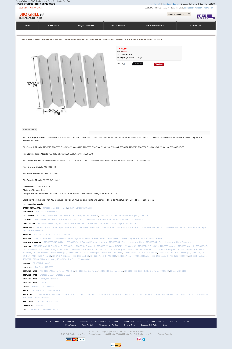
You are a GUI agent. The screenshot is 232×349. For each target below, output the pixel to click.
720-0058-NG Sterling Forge (146, 271)
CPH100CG (125, 294)
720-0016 (70, 271)
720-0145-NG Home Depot (127, 227)
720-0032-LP (143, 246)
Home (45, 321)
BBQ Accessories (86, 26)
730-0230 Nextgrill (197, 256)
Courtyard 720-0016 (49, 278)
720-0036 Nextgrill (186, 246)
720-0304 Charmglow (128, 215)
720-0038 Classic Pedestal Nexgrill (109, 249)
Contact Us (195, 26)
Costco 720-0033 (68, 219)
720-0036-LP (32, 249)
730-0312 (27, 259)
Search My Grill (100, 321)
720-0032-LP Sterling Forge (110, 271)
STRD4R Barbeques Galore (80, 207)
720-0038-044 (132, 249)
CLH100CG (114, 294)
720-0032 (35, 309)
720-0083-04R (129, 252)
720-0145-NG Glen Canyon (74, 223)
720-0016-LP (56, 246)
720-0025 (101, 246)
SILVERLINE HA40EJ (41, 263)
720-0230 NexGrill (81, 256)
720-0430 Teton (38, 290)
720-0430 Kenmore (42, 234)
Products (57, 321)
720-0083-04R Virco (49, 309)
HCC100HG (181, 294)
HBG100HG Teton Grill (165, 294)
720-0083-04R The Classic (47, 301)
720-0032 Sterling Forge (86, 271)
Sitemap (186, 321)
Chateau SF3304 (47, 275)
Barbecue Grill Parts (149, 325)
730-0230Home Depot (197, 227)
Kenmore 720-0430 (61, 234)
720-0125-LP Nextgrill (180, 252)
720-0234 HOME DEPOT (151, 227)
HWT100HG (28, 297)
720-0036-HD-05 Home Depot (50, 227)
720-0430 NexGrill (142, 256)
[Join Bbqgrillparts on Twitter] (143, 339)
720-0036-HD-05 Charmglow (72, 215)
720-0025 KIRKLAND (43, 238)
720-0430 (39, 305)
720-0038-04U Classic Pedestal (46, 219)
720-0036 (41, 215)
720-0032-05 (130, 246)
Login (175, 4)
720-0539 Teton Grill (65, 294)
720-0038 (64, 249)
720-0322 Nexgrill (125, 256)
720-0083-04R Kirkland (110, 238)
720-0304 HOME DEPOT (174, 227)
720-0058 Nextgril (40, 252)
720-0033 (154, 246)
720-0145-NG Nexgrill (61, 256)
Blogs (165, 325)
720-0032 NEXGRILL (115, 246)
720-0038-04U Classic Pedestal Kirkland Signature (168, 242)
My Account (155, 4)
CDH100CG (103, 294)
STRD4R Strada (47, 286)
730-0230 (143, 215)
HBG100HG (148, 294)
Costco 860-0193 (137, 219)
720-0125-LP (163, 252)
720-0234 (113, 215)
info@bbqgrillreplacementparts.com (198, 8)
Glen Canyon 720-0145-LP (99, 223)
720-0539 (174, 256)
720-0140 (195, 252)
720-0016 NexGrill (42, 246)
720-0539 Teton (53, 290)
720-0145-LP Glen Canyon (49, 223)
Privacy (115, 321)
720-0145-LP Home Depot (89, 227)
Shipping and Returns (132, 321)
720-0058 (128, 271)
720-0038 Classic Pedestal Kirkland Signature (87, 242)
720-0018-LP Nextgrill (86, 246)
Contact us (84, 321)
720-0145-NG (108, 227)
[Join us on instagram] (138, 339)
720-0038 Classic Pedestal (81, 249)
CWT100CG (137, 294)
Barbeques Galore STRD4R (55, 207)
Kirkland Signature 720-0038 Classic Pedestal (142, 238)
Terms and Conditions (155, 321)
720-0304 (112, 256)
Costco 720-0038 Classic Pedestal (93, 219)
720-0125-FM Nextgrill (147, 252)
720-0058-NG (106, 252)
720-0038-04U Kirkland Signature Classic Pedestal (76, 238)
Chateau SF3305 (63, 275)
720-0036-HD (52, 215)
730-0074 (183, 256)
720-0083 (118, 252)
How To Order (129, 325)
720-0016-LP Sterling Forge (52, 271)
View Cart (166, 4)
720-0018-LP (69, 246)
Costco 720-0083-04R (118, 219)
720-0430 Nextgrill (160, 256)
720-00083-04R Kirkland (54, 242)
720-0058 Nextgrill (58, 252)
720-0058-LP (72, 252)
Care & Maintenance (154, 26)
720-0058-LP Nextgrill (90, 252)
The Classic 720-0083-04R (79, 259)
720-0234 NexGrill (98, 256)
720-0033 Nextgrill (168, 246)
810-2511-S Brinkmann (46, 211)
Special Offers (118, 26)
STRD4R (35, 286)
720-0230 (103, 215)
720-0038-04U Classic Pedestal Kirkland (126, 242)
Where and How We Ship (108, 325)
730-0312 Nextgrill (41, 259)
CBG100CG (80, 294)
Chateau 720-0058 (178, 271)
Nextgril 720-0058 (58, 259)
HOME (27, 26)
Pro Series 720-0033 (44, 267)
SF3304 (43, 282)
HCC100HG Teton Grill (198, 294)
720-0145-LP (70, 227)
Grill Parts (53, 26)
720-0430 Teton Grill (45, 294)
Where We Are (70, 325)
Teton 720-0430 (42, 297)
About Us (70, 321)
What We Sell (87, 325)
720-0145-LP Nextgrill (41, 256)
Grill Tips (173, 321)
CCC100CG (91, 294)
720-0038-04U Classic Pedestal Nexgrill (157, 249)
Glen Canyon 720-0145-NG (124, 223)
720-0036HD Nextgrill (48, 249)
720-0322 (164, 271)
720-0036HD (92, 215)
